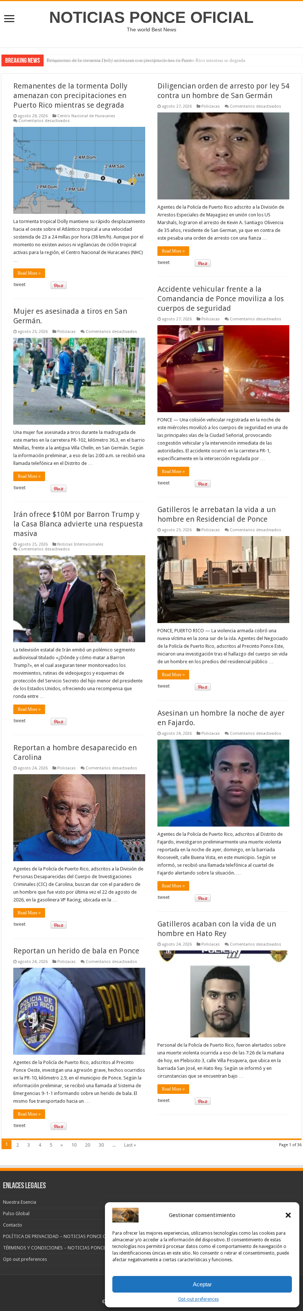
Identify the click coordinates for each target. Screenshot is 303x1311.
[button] (288, 1215)
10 (73, 1145)
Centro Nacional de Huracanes (86, 116)
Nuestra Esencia (19, 1202)
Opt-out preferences (198, 1299)
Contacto (12, 1225)
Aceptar (202, 1284)
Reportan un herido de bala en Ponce (76, 950)
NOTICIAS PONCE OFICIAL (151, 17)
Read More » (29, 273)
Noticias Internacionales (80, 544)
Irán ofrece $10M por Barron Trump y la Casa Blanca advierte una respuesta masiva (78, 524)
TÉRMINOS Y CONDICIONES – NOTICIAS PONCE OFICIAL (64, 1248)
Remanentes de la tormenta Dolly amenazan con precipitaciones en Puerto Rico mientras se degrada (146, 60)
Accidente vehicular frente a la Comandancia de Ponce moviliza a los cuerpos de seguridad (220, 299)
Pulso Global (16, 1213)
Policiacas (210, 106)
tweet (19, 284)
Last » (130, 1145)
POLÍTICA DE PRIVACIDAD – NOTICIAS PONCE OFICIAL (61, 1236)
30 (101, 1145)
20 (87, 1145)
